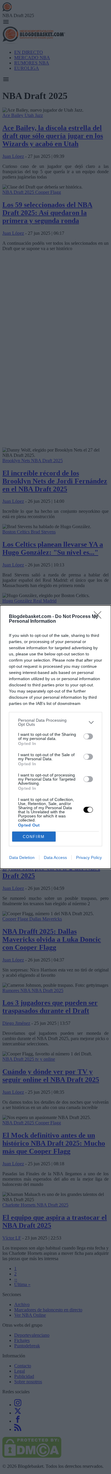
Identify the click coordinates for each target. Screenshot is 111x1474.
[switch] (88, 736)
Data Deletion (22, 857)
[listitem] (55, 722)
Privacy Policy (89, 857)
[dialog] (55, 737)
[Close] (99, 616)
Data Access (55, 857)
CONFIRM (34, 837)
